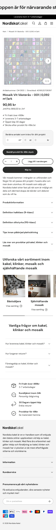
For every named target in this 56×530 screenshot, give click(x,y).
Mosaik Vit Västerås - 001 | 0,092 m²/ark (24, 31)
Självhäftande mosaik (39, 303)
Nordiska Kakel (14, 523)
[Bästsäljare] (14, 286)
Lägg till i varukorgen (37, 161)
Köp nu (28, 170)
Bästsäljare (14, 301)
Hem (4, 31)
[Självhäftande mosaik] (39, 286)
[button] (46, 23)
